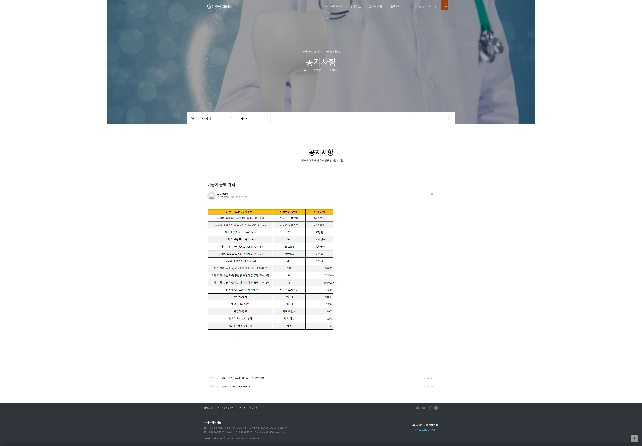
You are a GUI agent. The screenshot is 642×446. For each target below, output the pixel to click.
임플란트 (356, 6)
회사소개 (208, 408)
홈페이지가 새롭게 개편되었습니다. (236, 386)
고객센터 (395, 6)
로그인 (433, 7)
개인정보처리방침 (226, 408)
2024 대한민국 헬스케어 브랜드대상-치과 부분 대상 (243, 378)
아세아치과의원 (334, 6)
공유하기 (447, 118)
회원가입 (420, 7)
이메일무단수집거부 (248, 408)
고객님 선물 (375, 6)
